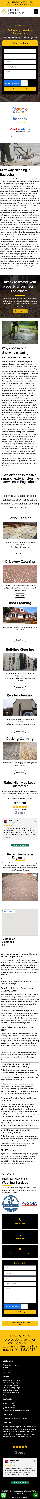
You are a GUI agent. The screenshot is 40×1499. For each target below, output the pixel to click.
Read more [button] (7, 837)
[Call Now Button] (35, 1495)
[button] (4, 887)
